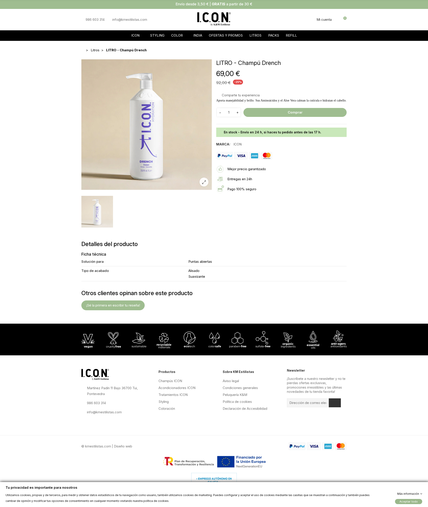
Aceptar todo (408, 501)
